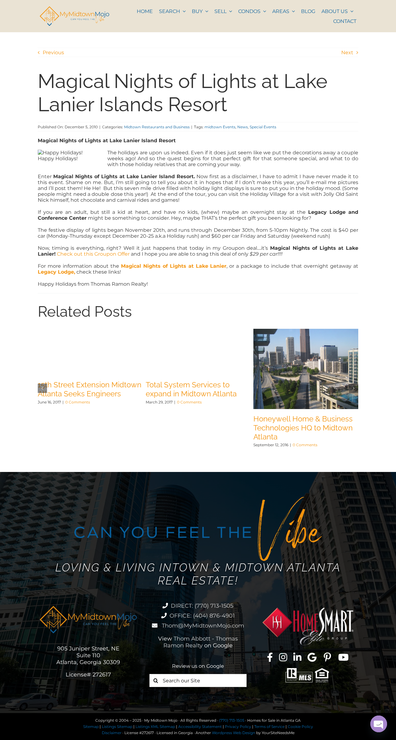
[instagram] (283, 657)
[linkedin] (297, 657)
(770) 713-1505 (231, 720)
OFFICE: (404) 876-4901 (202, 615)
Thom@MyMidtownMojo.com (202, 625)
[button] (42, 388)
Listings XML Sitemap (155, 726)
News (242, 127)
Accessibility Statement (200, 726)
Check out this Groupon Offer (93, 254)
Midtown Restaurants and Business (157, 127)
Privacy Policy (238, 726)
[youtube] (343, 657)
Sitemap (91, 726)
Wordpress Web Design (233, 732)
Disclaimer (112, 732)
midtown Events (219, 127)
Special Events (263, 127)
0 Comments (77, 402)
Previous (53, 52)
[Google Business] (312, 657)
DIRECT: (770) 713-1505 (202, 605)
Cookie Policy (300, 726)
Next (347, 52)
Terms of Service (269, 726)
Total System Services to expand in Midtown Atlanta (191, 389)
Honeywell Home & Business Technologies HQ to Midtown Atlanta (303, 427)
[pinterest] (327, 657)
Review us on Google (198, 666)
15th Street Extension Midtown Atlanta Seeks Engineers (89, 389)
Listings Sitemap (117, 726)
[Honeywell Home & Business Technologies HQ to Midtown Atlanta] (305, 332)
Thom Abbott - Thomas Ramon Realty (200, 642)
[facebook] (270, 657)
